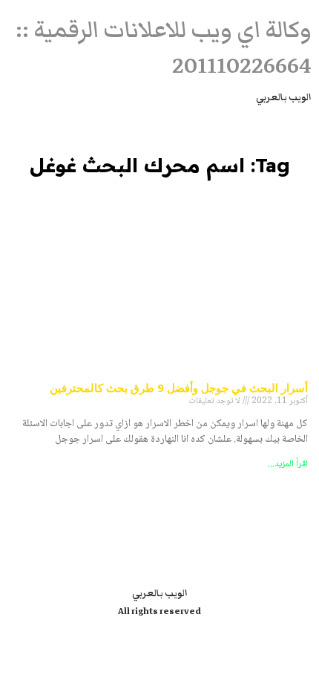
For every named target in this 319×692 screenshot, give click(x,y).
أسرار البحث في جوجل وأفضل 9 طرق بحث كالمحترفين (179, 387)
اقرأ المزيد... (288, 464)
